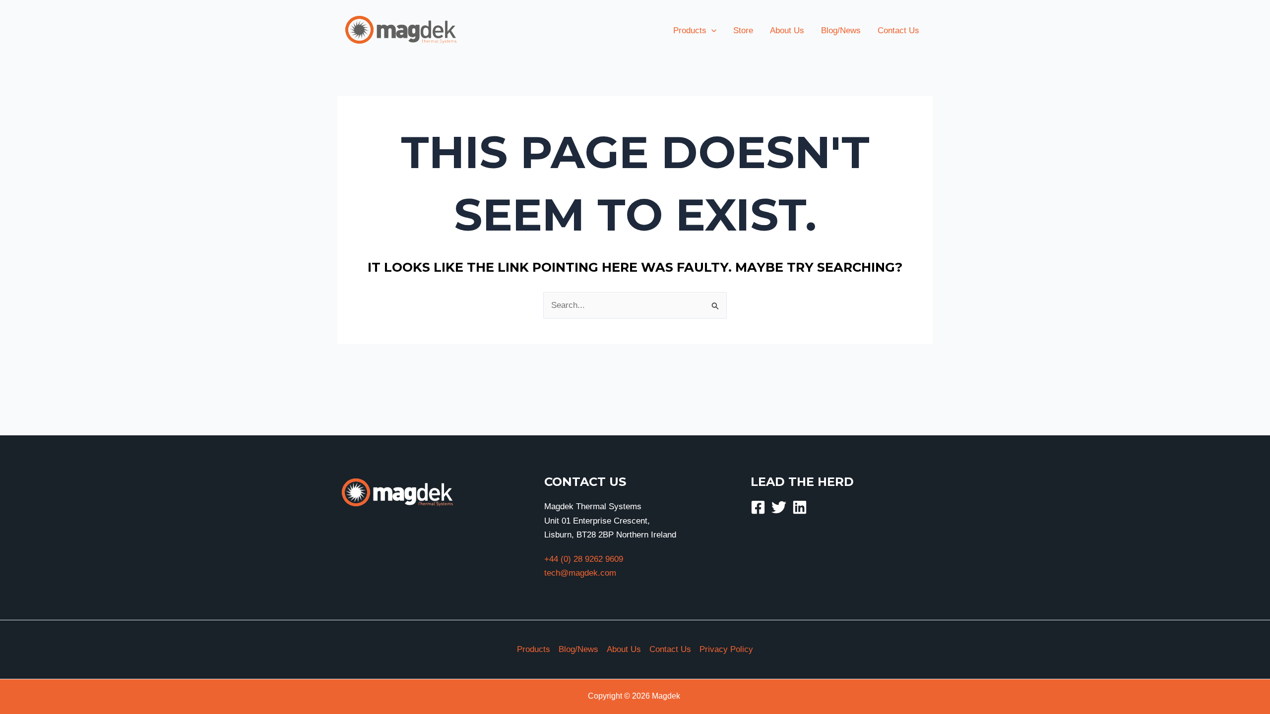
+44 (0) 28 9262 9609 (583, 559)
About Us (624, 649)
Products (533, 649)
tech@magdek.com (580, 573)
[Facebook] (758, 507)
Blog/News (578, 649)
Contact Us (670, 649)
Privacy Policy (726, 649)
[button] (711, 31)
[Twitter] (778, 507)
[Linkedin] (799, 507)
